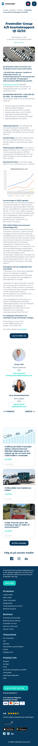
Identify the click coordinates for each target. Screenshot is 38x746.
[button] (19, 543)
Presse (5, 649)
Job (4, 641)
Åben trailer (7, 597)
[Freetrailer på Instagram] (8, 733)
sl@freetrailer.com (19, 406)
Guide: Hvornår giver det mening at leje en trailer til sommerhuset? (17, 525)
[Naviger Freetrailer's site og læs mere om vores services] (34, 4)
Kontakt (6, 664)
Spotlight (23, 329)
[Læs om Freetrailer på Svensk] (28, 4)
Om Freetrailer (8, 638)
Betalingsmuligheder (11, 675)
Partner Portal (8, 629)
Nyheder (13, 10)
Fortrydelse (7, 672)
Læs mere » (8, 459)
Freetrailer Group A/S (11, 84)
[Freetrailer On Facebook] (11, 558)
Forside (5, 10)
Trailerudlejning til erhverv (12, 606)
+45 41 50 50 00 (19, 373)
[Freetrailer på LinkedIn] (12, 733)
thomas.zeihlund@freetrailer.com (19, 375)
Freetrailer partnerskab (11, 618)
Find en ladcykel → (10, 693)
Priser (5, 667)
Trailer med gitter (9, 600)
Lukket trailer (8, 595)
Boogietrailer (8, 603)
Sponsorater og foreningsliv (13, 646)
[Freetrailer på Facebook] (4, 733)
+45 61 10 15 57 (19, 404)
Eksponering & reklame (11, 621)
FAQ (4, 678)
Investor (20, 10)
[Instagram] (19, 558)
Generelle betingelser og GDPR (14, 670)
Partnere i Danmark (10, 626)
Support (6, 661)
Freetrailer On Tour (10, 623)
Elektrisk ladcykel (9, 609)
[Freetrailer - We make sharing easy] (8, 3)
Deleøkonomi (8, 652)
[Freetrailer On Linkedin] (26, 558)
